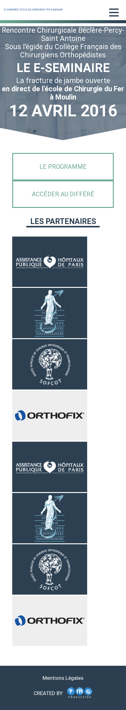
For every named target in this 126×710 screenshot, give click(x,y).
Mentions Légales (63, 678)
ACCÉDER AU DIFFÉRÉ (63, 194)
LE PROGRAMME (63, 166)
